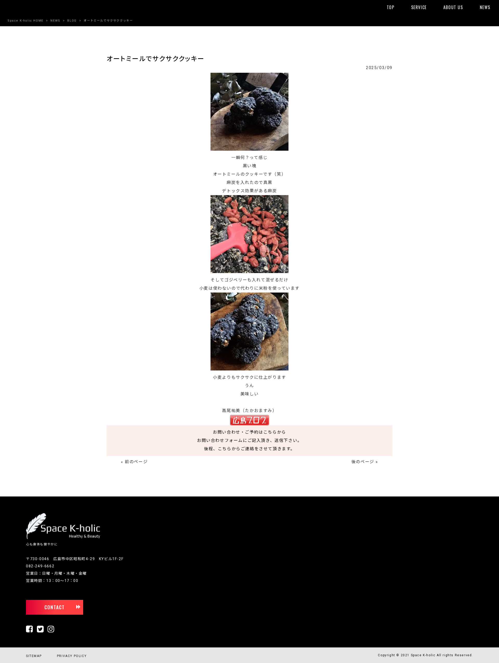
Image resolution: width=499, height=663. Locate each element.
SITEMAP (34, 656)
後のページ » (364, 461)
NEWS (55, 20)
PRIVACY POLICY (72, 656)
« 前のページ (134, 461)
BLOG (71, 20)
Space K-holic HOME (25, 20)
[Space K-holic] (63, 538)
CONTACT (54, 607)
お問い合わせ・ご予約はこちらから (249, 432)
